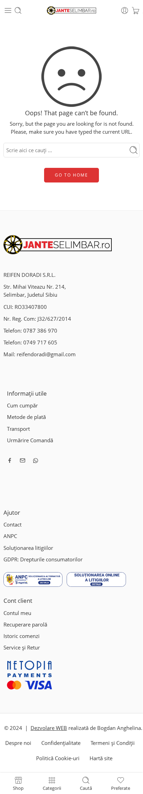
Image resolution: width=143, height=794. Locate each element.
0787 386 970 (40, 330)
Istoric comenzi (21, 636)
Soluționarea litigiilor (28, 548)
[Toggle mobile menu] (7, 10)
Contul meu (17, 613)
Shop (18, 788)
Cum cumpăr (22, 405)
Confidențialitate (61, 743)
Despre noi (18, 743)
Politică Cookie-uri (57, 758)
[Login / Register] (124, 10)
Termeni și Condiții (113, 743)
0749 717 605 (40, 342)
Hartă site (101, 758)
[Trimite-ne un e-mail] (22, 460)
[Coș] (136, 10)
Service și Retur (21, 647)
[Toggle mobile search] (18, 10)
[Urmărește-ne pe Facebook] (9, 460)
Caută (86, 788)
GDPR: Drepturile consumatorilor (43, 559)
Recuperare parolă (25, 624)
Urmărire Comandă (30, 440)
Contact (12, 524)
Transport (18, 429)
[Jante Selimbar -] (71, 10)
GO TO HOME (71, 175)
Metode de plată (26, 417)
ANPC (10, 536)
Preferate (120, 788)
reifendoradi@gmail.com (46, 354)
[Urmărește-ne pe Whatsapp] (36, 461)
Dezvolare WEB (49, 728)
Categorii (52, 788)
